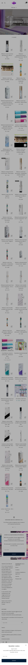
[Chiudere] (25, 645)
